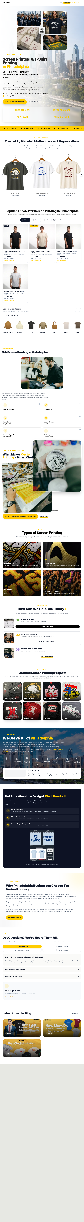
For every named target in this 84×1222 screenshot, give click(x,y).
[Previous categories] (75, 309)
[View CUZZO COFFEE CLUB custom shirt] (42, 172)
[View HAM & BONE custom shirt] (15, 172)
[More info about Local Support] (39, 416)
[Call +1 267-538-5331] (61, 3)
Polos (47, 220)
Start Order (67, 2)
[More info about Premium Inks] (80, 404)
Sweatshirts (58, 220)
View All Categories (10, 315)
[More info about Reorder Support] (39, 429)
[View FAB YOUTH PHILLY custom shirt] (68, 172)
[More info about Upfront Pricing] (80, 416)
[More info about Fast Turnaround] (39, 404)
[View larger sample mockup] (42, 845)
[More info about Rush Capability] (80, 429)
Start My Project (47, 626)
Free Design (75, 2)
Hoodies (37, 220)
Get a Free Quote (13, 917)
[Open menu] (80, 3)
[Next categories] (79, 309)
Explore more (76, 1013)
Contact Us (8, 996)
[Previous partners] (2, 174)
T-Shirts (26, 220)
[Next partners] (81, 174)
